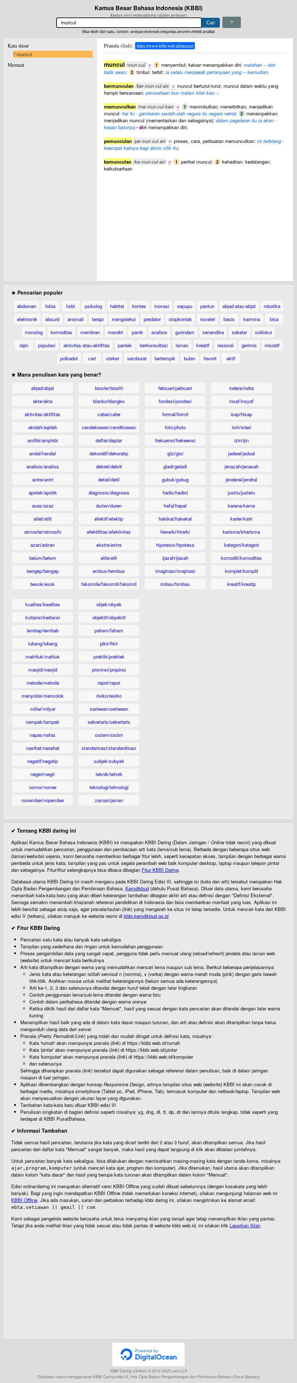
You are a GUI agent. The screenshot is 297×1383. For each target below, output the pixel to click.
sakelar (239, 332)
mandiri (115, 332)
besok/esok (42, 583)
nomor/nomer (43, 787)
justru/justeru (241, 492)
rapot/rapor (109, 682)
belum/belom (42, 557)
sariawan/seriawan (109, 708)
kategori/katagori (241, 544)
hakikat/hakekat (175, 518)
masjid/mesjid (42, 669)
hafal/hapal (175, 505)
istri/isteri (241, 427)
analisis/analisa (42, 466)
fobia (50, 306)
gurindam (184, 332)
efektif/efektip (109, 518)
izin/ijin (241, 440)
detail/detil (109, 479)
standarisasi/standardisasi (108, 747)
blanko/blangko (109, 401)
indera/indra (241, 388)
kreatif (202, 345)
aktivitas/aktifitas (42, 414)
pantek (125, 345)
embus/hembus (109, 570)
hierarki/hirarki (175, 531)
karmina (251, 319)
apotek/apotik (43, 492)
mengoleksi (124, 319)
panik (137, 332)
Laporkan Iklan (245, 1225)
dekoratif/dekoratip (108, 453)
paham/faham (109, 630)
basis (229, 319)
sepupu (184, 306)
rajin (24, 345)
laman (182, 345)
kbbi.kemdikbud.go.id (146, 915)
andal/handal (42, 453)
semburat (137, 358)
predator (152, 319)
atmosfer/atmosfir (42, 531)
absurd (52, 319)
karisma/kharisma (241, 531)
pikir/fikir (109, 643)
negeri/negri (42, 774)
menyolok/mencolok (43, 695)
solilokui (263, 332)
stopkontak (180, 319)
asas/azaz (43, 505)
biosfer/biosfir (109, 388)
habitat (117, 306)
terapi (98, 319)
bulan (189, 358)
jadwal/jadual (241, 453)
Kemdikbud (137, 888)
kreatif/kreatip (241, 583)
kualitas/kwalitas (42, 604)
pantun (207, 306)
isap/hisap (241, 414)
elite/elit (109, 557)
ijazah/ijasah (175, 557)
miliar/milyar (42, 708)
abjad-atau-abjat (239, 306)
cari (92, 358)
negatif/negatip (42, 761)
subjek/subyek (109, 761)
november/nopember (42, 800)
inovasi (161, 306)
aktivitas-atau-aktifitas (86, 345)
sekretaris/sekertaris (109, 721)
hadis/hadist (175, 492)
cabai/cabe (108, 414)
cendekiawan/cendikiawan (109, 427)
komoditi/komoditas (241, 557)
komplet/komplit (241, 570)
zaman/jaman (109, 800)
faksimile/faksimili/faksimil (109, 583)
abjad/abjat (42, 388)
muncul (24, 54)
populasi (46, 345)
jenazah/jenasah (242, 466)
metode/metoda (42, 682)
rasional (225, 345)
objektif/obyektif (109, 617)
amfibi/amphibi (43, 440)
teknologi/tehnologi (109, 787)
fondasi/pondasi (175, 401)
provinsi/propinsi (109, 669)
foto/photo (175, 427)
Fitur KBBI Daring (160, 869)
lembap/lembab (43, 630)
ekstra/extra (108, 544)
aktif (230, 358)
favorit (210, 358)
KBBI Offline (24, 1200)
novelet (207, 319)
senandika (213, 332)
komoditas (61, 332)
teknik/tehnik (109, 774)
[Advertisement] (195, 223)
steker (112, 358)
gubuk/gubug (175, 479)
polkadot (69, 358)
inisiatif (272, 345)
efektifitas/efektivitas (109, 531)
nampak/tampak (42, 721)
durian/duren (109, 505)
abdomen (26, 306)
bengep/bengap (43, 570)
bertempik (165, 358)
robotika (272, 306)
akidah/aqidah (42, 427)
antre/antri (42, 479)
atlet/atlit (43, 518)
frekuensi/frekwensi (175, 440)
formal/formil (175, 414)
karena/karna (241, 505)
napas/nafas (42, 734)
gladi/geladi (175, 466)
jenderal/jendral (241, 479)
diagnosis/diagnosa (109, 492)
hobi (70, 306)
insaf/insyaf (241, 401)
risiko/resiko (109, 695)
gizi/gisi (175, 453)
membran (90, 332)
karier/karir (241, 518)
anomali (75, 319)
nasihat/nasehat (42, 747)
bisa (274, 319)
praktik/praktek (109, 656)
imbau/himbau (175, 583)
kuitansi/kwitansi (42, 617)
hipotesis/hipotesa (175, 544)
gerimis (249, 345)
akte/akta (43, 401)
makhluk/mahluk (42, 656)
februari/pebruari (175, 388)
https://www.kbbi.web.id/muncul (165, 46)
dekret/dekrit (109, 466)
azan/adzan (42, 544)
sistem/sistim (109, 734)
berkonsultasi (154, 345)
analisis (159, 332)
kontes (139, 306)
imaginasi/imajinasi (175, 570)
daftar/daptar (109, 440)
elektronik (27, 319)
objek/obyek (109, 604)
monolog (34, 332)
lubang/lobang (42, 643)
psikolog (93, 306)
